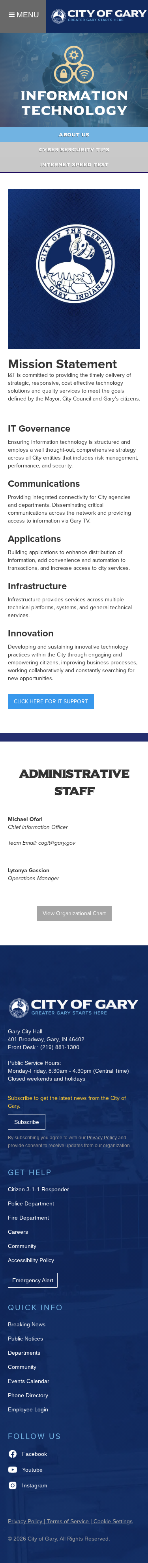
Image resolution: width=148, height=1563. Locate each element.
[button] (23, 16)
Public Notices (25, 1338)
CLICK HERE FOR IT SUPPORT (51, 701)
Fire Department (28, 1217)
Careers (18, 1232)
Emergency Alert (32, 1280)
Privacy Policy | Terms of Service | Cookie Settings (70, 1521)
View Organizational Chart (74, 913)
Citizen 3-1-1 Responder (38, 1189)
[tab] (74, 134)
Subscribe (26, 1122)
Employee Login (28, 1409)
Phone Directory (28, 1395)
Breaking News (26, 1324)
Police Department (31, 1203)
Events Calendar (28, 1381)
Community (22, 1246)
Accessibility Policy (31, 1260)
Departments (24, 1353)
